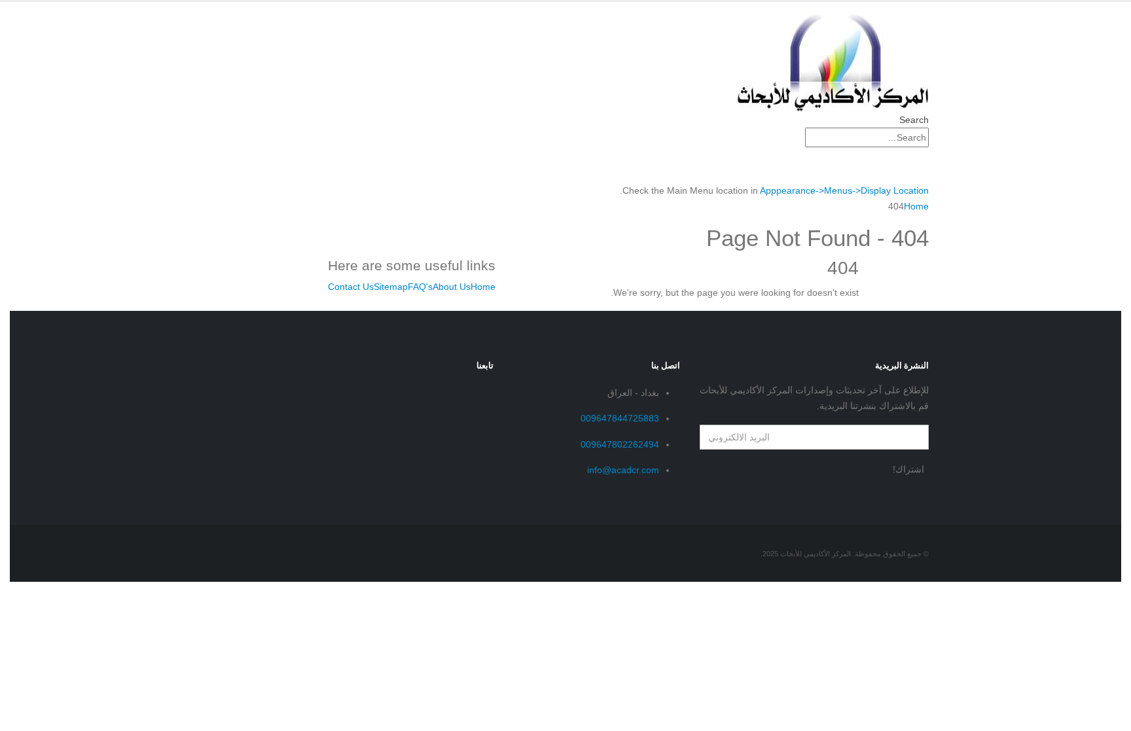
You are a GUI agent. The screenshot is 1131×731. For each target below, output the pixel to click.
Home (483, 286)
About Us (452, 286)
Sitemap (391, 286)
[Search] (797, 138)
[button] (914, 120)
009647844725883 (620, 418)
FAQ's (420, 286)
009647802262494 (620, 444)
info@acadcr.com (623, 470)
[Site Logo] (833, 61)
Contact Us (351, 286)
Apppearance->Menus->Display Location (844, 190)
